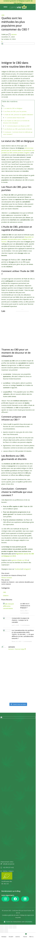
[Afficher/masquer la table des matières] (3, 106)
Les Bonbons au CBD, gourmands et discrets (18, 129)
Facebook (18, 569)
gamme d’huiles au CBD (19, 560)
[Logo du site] (18, 7)
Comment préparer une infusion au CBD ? (18, 126)
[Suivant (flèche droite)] (6, 931)
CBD (2, 15)
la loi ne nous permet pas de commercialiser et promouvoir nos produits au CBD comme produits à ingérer (17, 150)
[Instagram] (5, 899)
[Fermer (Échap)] (2, 927)
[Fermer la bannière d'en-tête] (33, 2)
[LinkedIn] (25, 899)
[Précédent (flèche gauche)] (2, 931)
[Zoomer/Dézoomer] (15, 927)
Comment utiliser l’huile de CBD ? (16, 118)
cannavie (14, 34)
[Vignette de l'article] (11, 608)
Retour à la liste (6, 577)
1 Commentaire (25, 625)
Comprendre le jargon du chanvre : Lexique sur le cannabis (20, 620)
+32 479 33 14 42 (8, 867)
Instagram (26, 569)
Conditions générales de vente (10, 915)
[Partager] (6, 927)
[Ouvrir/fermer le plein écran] (10, 927)
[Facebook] (15, 899)
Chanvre (5, 595)
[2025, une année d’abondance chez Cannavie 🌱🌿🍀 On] (18, 677)
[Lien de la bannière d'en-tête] (18, 2)
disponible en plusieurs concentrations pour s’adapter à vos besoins (17, 239)
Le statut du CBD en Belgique (13, 108)
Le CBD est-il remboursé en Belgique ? (25, 606)
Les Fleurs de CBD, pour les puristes (16, 111)
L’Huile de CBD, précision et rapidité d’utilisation (19, 114)
